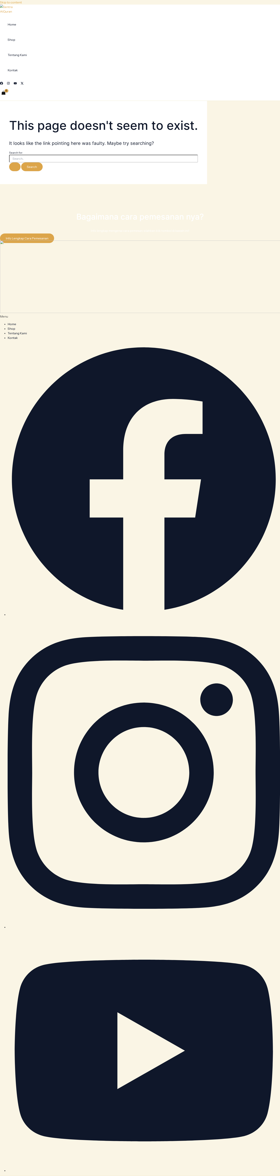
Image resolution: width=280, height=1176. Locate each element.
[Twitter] (22, 84)
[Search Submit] (15, 166)
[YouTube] (15, 84)
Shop (11, 40)
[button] (140, 316)
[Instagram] (8, 84)
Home (12, 24)
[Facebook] (1, 84)
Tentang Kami (17, 55)
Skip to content (11, 2)
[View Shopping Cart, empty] (3, 92)
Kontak (13, 70)
